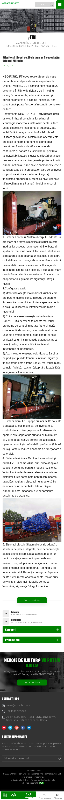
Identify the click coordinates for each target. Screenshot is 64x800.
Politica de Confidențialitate (43, 780)
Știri (44, 43)
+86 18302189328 (16, 711)
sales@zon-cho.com (18, 705)
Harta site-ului (16, 780)
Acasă (35, 43)
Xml (26, 780)
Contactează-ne (32, 600)
